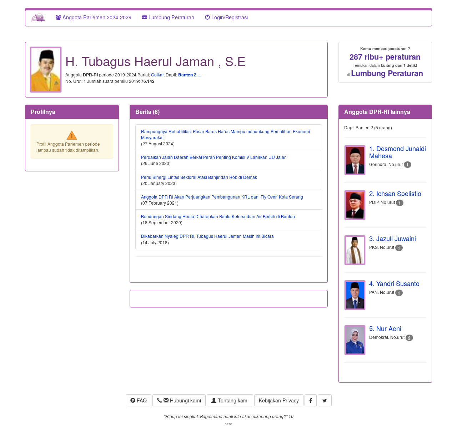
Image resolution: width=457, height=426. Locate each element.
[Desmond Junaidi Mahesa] (355, 160)
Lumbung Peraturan (170, 17)
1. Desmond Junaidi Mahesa (397, 152)
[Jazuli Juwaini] (355, 250)
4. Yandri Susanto (394, 283)
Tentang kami (232, 400)
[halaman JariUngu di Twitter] (325, 400)
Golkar (157, 74)
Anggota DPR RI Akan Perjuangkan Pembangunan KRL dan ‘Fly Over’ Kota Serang (222, 197)
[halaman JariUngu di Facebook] (311, 400)
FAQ (141, 400)
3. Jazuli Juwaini (392, 238)
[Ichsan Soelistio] (355, 205)
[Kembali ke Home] (37, 17)
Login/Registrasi (229, 17)
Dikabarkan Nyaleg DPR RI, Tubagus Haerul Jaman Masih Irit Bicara (207, 236)
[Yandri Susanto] (355, 295)
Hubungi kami (185, 400)
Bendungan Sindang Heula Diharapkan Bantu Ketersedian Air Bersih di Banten (218, 216)
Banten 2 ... (189, 74)
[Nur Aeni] (355, 340)
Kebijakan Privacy (279, 400)
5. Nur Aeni (385, 328)
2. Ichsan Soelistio (395, 193)
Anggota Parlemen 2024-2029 (96, 17)
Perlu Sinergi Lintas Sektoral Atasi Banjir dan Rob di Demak (199, 177)
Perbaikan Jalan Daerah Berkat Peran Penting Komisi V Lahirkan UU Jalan (214, 157)
